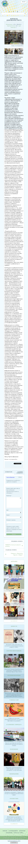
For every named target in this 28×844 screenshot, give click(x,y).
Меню (23, 1)
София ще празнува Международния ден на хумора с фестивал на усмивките (14, 719)
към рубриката (14, 823)
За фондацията (13, 830)
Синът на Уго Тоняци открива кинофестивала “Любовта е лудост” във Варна (14, 604)
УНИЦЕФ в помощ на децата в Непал (13, 545)
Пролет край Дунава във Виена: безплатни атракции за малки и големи (14, 744)
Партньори (9, 832)
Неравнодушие (14, 774)
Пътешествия (14, 798)
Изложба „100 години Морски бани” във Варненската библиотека (14, 590)
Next (22, 37)
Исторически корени (14, 675)
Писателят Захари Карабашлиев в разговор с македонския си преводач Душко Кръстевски (14, 670)
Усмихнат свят (14, 700)
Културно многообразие (14, 650)
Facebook (9, 11)
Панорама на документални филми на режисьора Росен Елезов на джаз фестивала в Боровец (14, 618)
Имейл (8, 515)
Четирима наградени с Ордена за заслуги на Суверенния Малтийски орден (14, 793)
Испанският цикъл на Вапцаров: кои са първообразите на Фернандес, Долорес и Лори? (14, 695)
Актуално (14, 561)
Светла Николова (10, 477)
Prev (6, 37)
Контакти (22, 830)
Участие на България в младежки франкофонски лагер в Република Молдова (14, 576)
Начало (5, 830)
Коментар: (9, 495)
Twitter (17, 11)
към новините (14, 620)
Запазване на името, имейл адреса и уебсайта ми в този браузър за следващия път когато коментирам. (13, 529)
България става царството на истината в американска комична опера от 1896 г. (14, 646)
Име (7, 510)
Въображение (14, 749)
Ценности (14, 626)
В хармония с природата (14, 724)
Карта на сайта (18, 832)
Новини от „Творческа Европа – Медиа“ (17, 554)
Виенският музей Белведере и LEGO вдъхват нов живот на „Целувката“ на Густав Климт (14, 769)
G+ (13, 11)
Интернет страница (10, 520)
